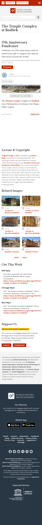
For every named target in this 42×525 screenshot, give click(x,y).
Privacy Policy (31, 438)
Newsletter (24, 436)
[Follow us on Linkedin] (23, 453)
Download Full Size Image (21, 96)
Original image (7, 156)
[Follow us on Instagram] (27, 453)
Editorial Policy (17, 438)
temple (16, 101)
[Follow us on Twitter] (15, 453)
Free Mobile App (22, 3)
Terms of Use (9, 440)
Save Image (7, 81)
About (5, 436)
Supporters (31, 440)
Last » (25, 257)
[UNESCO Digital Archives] (21, 494)
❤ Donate (7, 67)
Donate (6, 345)
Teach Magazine (18, 372)
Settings (21, 442)
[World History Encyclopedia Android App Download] (28, 425)
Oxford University (20, 360)
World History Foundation (14, 459)
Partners (20, 440)
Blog (7, 438)
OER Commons (18, 369)
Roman (9, 101)
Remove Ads (35, 114)
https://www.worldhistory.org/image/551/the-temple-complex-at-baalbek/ (22, 282)
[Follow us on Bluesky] (19, 453)
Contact (14, 436)
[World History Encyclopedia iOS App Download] (13, 425)
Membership (10, 3)
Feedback (35, 436)
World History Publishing (11, 462)
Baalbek (35, 101)
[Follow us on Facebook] (10, 453)
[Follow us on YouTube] (31, 453)
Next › (16, 257)
